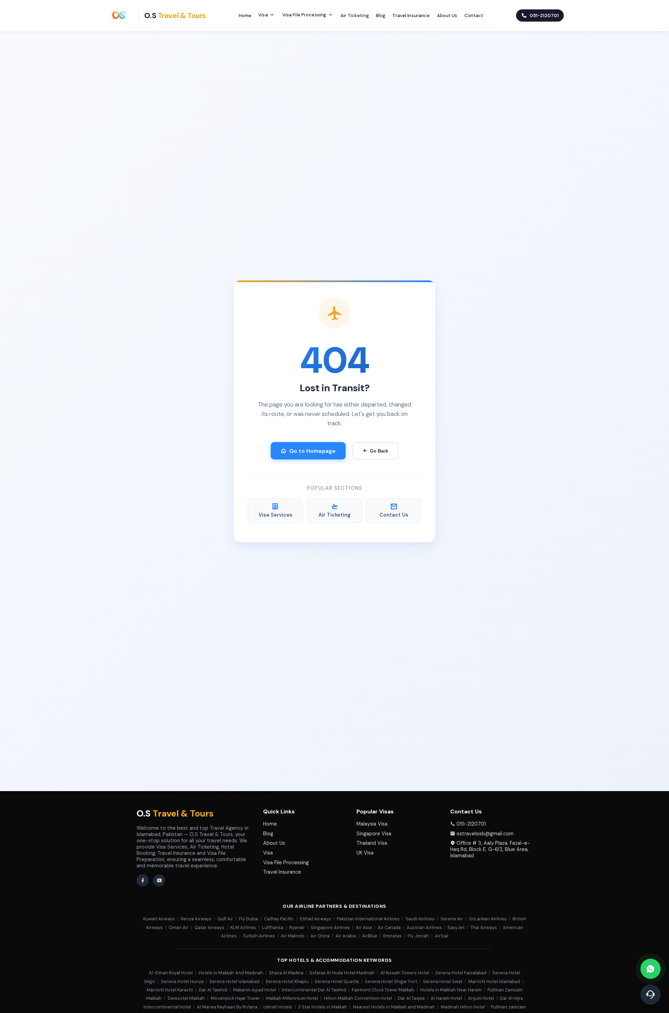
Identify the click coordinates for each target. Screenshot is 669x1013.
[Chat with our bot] (650, 994)
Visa (263, 15)
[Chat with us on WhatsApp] (650, 969)
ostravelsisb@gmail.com (485, 833)
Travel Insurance (411, 15)
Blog (381, 15)
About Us (447, 15)
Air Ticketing (354, 15)
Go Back (379, 451)
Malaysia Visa (371, 824)
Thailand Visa (371, 843)
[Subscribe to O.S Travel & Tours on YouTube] (159, 880)
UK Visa (365, 853)
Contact (474, 15)
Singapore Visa (373, 833)
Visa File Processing (304, 15)
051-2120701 (471, 824)
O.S (175, 813)
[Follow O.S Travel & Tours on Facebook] (143, 880)
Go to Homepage (312, 451)
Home (245, 15)
